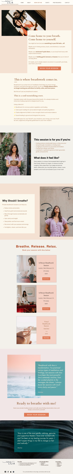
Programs (43, 462)
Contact (59, 466)
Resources (59, 465)
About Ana (59, 462)
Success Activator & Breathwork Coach (10, 4)
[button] (57, 2)
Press (58, 464)
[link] (46, 324)
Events (42, 464)
